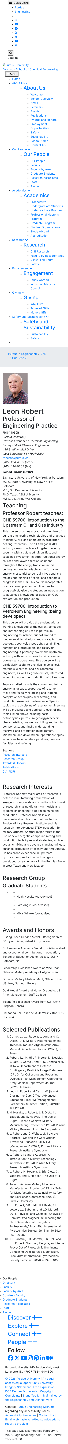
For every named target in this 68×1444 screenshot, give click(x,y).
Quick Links (20, 2)
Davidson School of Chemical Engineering (30, 69)
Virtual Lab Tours (42, 260)
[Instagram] (16, 20)
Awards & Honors (14, 763)
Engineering (22, 11)
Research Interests (15, 754)
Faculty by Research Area (47, 255)
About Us (18, 83)
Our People (20, 149)
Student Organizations (45, 227)
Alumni (35, 186)
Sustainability (39, 136)
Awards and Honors (43, 119)
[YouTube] (16, 24)
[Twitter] (16, 32)
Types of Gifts (40, 308)
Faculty (35, 165)
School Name (39, 141)
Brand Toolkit (31, 1395)
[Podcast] (16, 45)
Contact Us (38, 145)
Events (35, 111)
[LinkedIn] (16, 37)
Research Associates (44, 178)
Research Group (13, 759)
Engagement (21, 268)
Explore (18, 1325)
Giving (17, 292)
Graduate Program (43, 223)
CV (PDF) (9, 771)
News (34, 103)
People (18, 1342)
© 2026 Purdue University (22, 1378)
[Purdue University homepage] (16, 64)
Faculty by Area (41, 169)
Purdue (19, 7)
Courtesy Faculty (14, 1295)
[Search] (10, 53)
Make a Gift (38, 312)
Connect (20, 1333)
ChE (43, 354)
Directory (9, 1282)
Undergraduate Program (47, 210)
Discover (20, 1317)
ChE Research (40, 251)
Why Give (37, 304)
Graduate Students (43, 173)
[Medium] (16, 41)
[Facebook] (16, 28)
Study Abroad (40, 231)
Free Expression (43, 1387)
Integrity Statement (18, 1387)
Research (18, 240)
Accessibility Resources (20, 1415)
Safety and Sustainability (29, 316)
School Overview (42, 98)
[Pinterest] (36, 1359)
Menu (13, 74)
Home (16, 79)
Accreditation (39, 235)
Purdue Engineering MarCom (36, 1406)
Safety (35, 132)
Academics (20, 190)
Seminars (37, 107)
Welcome (37, 94)
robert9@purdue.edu (16, 458)
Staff (34, 182)
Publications (39, 115)
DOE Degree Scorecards (21, 1391)
